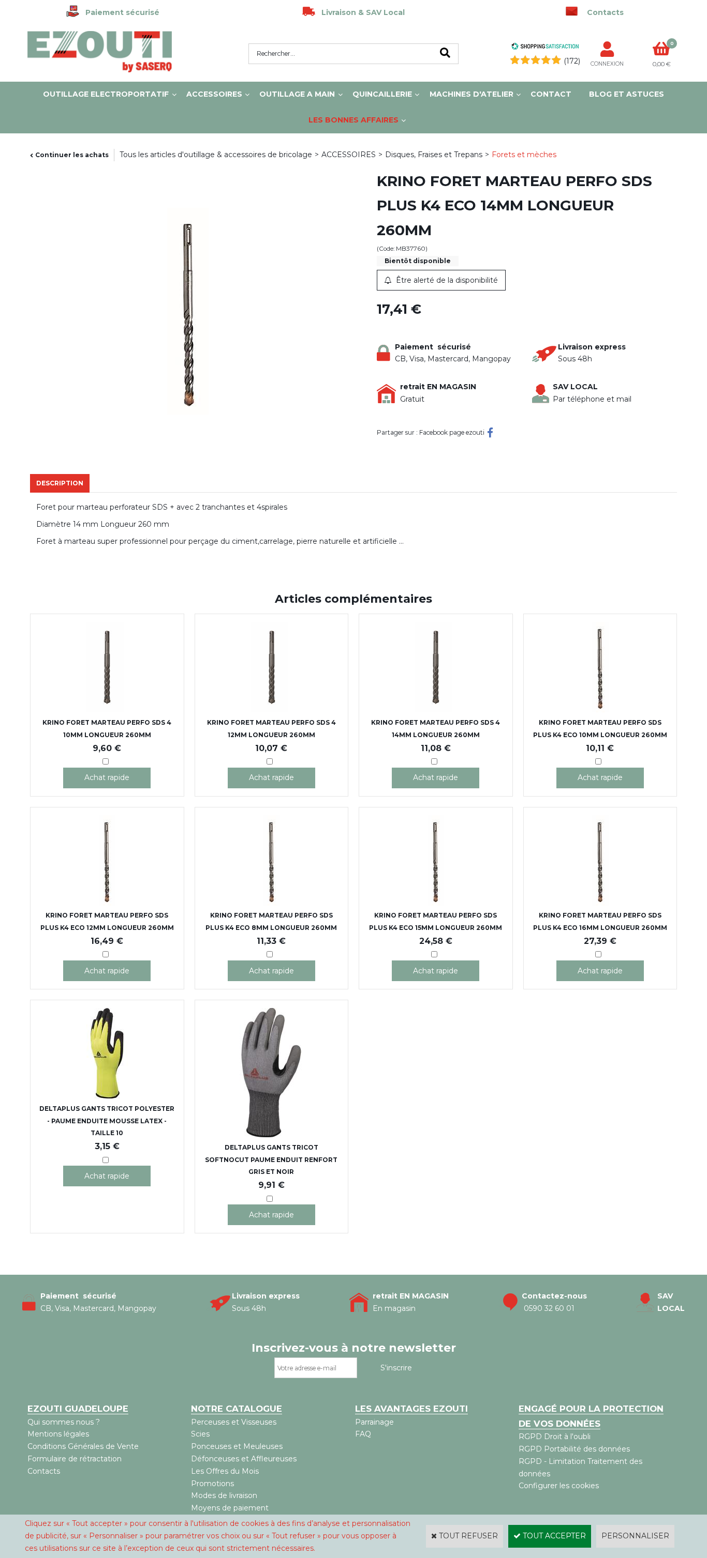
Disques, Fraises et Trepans (433, 154)
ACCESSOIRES (214, 94)
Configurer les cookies (559, 1485)
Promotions (212, 1483)
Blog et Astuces (626, 94)
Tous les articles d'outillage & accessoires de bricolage (216, 154)
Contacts (43, 1471)
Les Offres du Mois (225, 1471)
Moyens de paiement (230, 1508)
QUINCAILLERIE (382, 94)
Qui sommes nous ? (63, 1422)
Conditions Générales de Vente (83, 1446)
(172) (572, 61)
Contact (551, 94)
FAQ (363, 1434)
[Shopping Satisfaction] (545, 47)
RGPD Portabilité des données (574, 1449)
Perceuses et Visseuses (233, 1422)
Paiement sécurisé (119, 12)
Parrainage (374, 1422)
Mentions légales (58, 1434)
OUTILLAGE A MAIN (297, 94)
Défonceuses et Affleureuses (244, 1458)
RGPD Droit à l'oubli (555, 1436)
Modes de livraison (224, 1495)
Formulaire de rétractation (74, 1458)
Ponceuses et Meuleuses (237, 1446)
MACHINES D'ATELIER (471, 94)
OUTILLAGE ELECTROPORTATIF (106, 94)
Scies (200, 1434)
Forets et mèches (524, 154)
